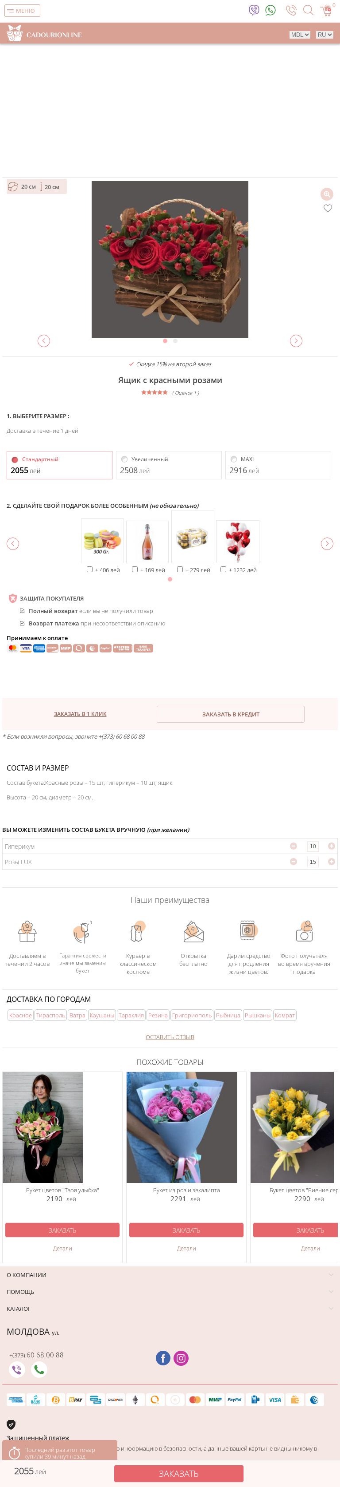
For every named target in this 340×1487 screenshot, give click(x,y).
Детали (62, 1248)
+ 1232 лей (243, 570)
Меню (25, 11)
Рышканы (257, 1015)
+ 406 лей (107, 570)
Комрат (285, 1015)
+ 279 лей (197, 570)
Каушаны (102, 1015)
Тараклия (131, 1015)
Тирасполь (50, 1015)
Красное (20, 1015)
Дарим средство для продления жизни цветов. (248, 959)
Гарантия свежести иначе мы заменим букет (82, 962)
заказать (179, 1473)
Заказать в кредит (230, 714)
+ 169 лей (152, 570)
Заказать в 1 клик (80, 714)
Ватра (77, 1015)
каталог (19, 1309)
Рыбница (228, 1015)
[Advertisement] (170, 110)
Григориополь (192, 1015)
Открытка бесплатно (193, 960)
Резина (158, 1015)
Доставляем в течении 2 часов (27, 959)
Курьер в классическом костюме (138, 959)
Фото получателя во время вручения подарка (304, 962)
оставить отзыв (170, 1037)
